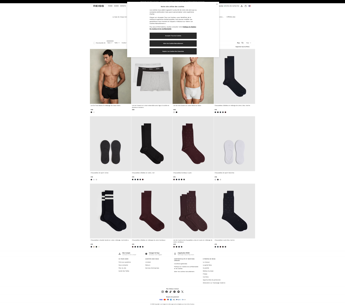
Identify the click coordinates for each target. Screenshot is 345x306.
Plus (238, 42)
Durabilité (206, 268)
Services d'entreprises (152, 268)
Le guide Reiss (207, 265)
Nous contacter (123, 265)
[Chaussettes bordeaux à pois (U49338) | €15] (193, 143)
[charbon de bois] (223, 112)
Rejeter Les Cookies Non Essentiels (173, 51)
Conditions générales (180, 263)
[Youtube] (178, 292)
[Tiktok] (170, 292)
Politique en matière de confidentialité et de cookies (186, 267)
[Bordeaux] (225, 112)
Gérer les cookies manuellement (184, 271)
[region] (173, 29)
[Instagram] (163, 292)
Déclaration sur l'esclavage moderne (214, 283)
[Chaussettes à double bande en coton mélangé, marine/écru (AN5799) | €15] (110, 211)
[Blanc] (94, 112)
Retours (147, 265)
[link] (228, 6)
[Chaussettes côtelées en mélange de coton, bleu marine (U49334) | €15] (234, 76)
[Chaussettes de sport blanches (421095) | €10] (234, 143)
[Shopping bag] (246, 6)
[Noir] (91, 112)
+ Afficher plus (230, 16)
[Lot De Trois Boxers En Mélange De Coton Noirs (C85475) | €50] (110, 76)
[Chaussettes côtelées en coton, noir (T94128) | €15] (151, 143)
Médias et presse (208, 271)
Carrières (206, 277)
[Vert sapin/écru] (96, 247)
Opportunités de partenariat (211, 280)
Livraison (148, 262)
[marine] (215, 112)
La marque (206, 262)
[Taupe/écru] (94, 247)
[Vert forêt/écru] (99, 247)
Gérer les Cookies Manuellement (173, 43)
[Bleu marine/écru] (91, 247)
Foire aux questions (125, 262)
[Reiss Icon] (98, 6)
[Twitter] (182, 292)
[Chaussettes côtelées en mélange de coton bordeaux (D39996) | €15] (151, 211)
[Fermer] (217, 4)
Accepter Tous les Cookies (173, 35)
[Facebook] (167, 292)
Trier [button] (247, 43)
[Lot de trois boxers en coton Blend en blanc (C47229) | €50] (193, 76)
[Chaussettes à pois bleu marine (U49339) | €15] (234, 211)
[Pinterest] (174, 292)
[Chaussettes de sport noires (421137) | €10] (110, 143)
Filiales (205, 274)
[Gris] (96, 179)
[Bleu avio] (220, 112)
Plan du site (122, 268)
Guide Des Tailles (124, 271)
